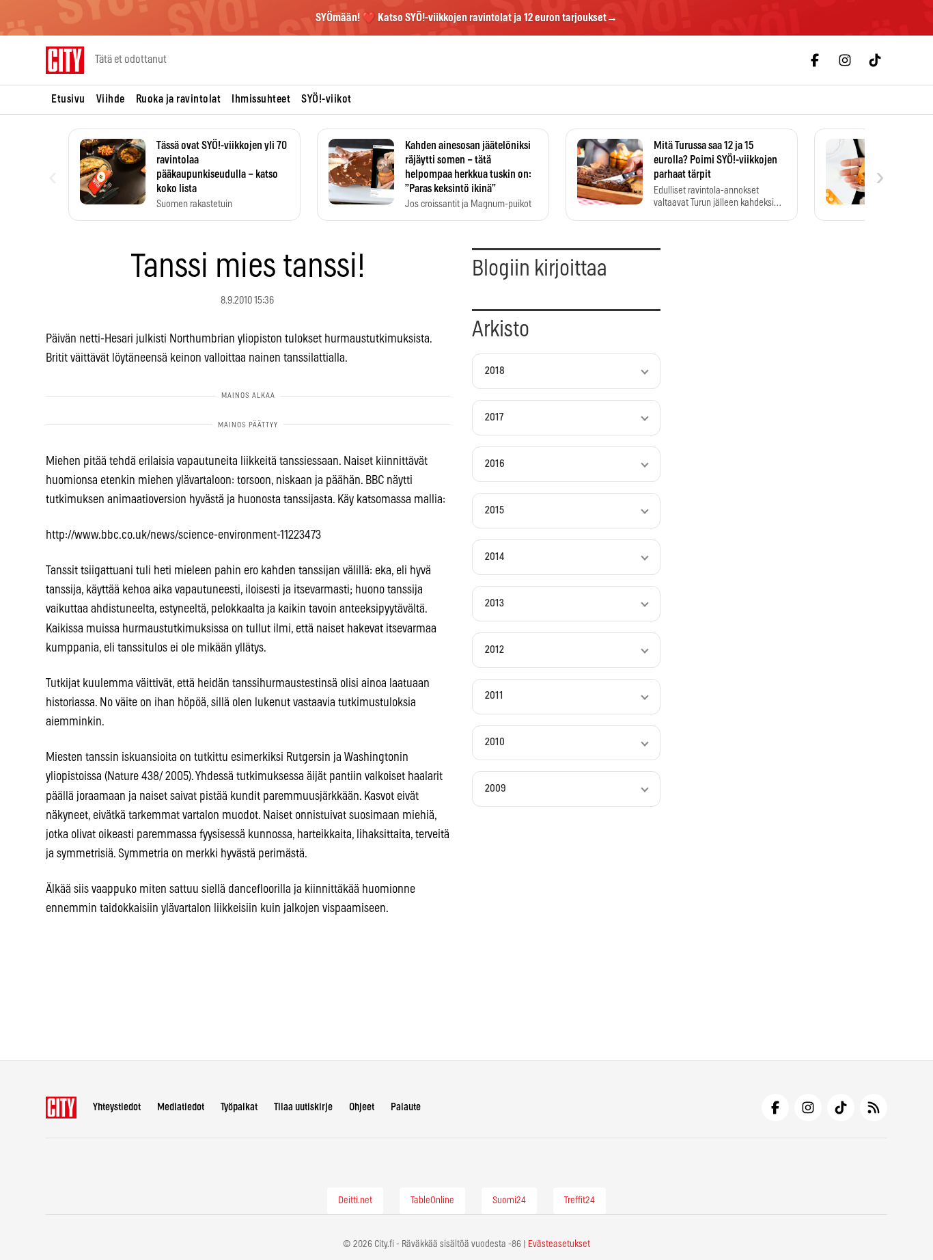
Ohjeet (361, 1107)
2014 (494, 557)
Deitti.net (355, 1200)
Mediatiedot (180, 1107)
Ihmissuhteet (261, 99)
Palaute (406, 1107)
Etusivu (68, 99)
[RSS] (873, 1107)
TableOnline (432, 1200)
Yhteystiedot (117, 1107)
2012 (494, 650)
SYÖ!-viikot (326, 99)
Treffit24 (579, 1200)
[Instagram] (845, 60)
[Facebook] (815, 60)
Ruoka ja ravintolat (178, 99)
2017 (494, 417)
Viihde (110, 99)
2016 (495, 464)
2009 (495, 788)
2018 (495, 371)
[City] (61, 1107)
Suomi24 (509, 1200)
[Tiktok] (875, 60)
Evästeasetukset (559, 1244)
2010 (495, 742)
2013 (494, 603)
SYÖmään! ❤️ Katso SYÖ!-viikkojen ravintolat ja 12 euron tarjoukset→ (466, 17)
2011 (494, 696)
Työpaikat (239, 1107)
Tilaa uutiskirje (303, 1107)
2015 (494, 510)
